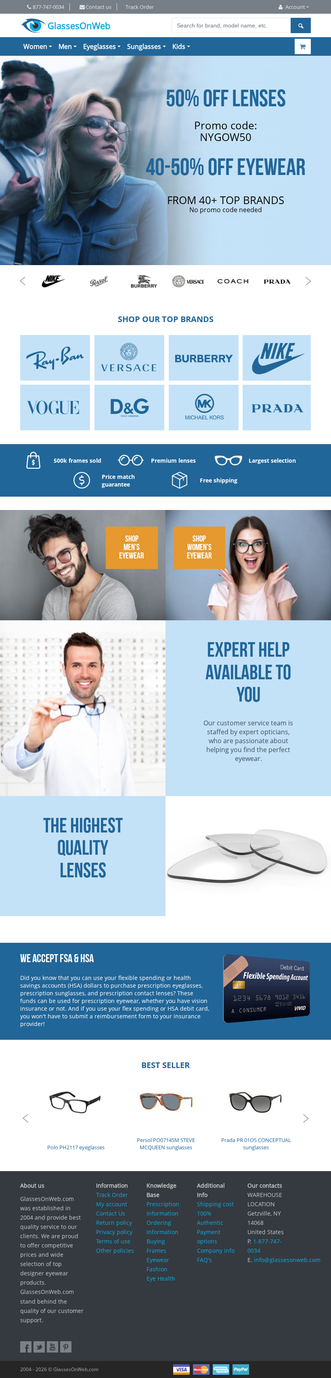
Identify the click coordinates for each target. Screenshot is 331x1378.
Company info (216, 1250)
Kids (178, 46)
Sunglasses (144, 46)
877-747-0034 (48, 7)
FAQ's (204, 1260)
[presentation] (22, 281)
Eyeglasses (99, 46)
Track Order (140, 7)
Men (65, 46)
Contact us (98, 7)
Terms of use (113, 1241)
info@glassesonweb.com (287, 1260)
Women (35, 46)
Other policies (115, 1250)
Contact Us (110, 1213)
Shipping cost (215, 1204)
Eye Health (161, 1278)
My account (111, 1204)
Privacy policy (114, 1232)
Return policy (114, 1222)
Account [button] (295, 7)
